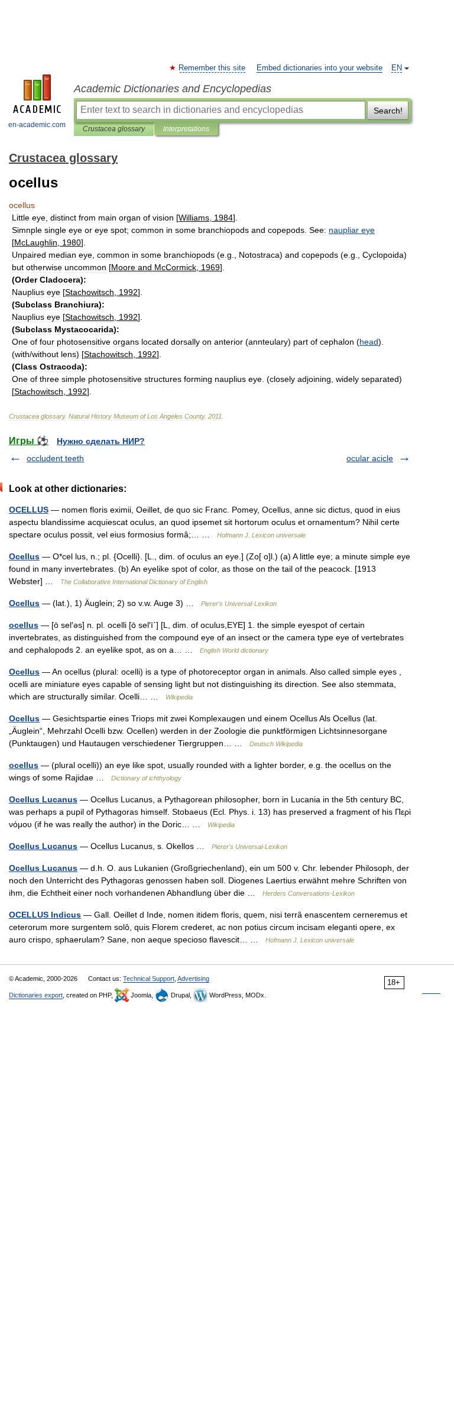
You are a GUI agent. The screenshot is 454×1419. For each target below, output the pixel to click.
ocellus (23, 625)
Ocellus (24, 556)
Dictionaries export (36, 995)
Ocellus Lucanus (43, 799)
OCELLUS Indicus (45, 914)
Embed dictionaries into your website (319, 68)
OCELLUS (28, 509)
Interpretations (186, 129)
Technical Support (148, 978)
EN (396, 68)
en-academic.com (37, 125)
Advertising (193, 978)
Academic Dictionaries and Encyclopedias (172, 89)
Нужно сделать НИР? (101, 441)
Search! (388, 110)
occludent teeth (55, 458)
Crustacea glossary (114, 129)
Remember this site (212, 68)
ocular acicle (369, 458)
